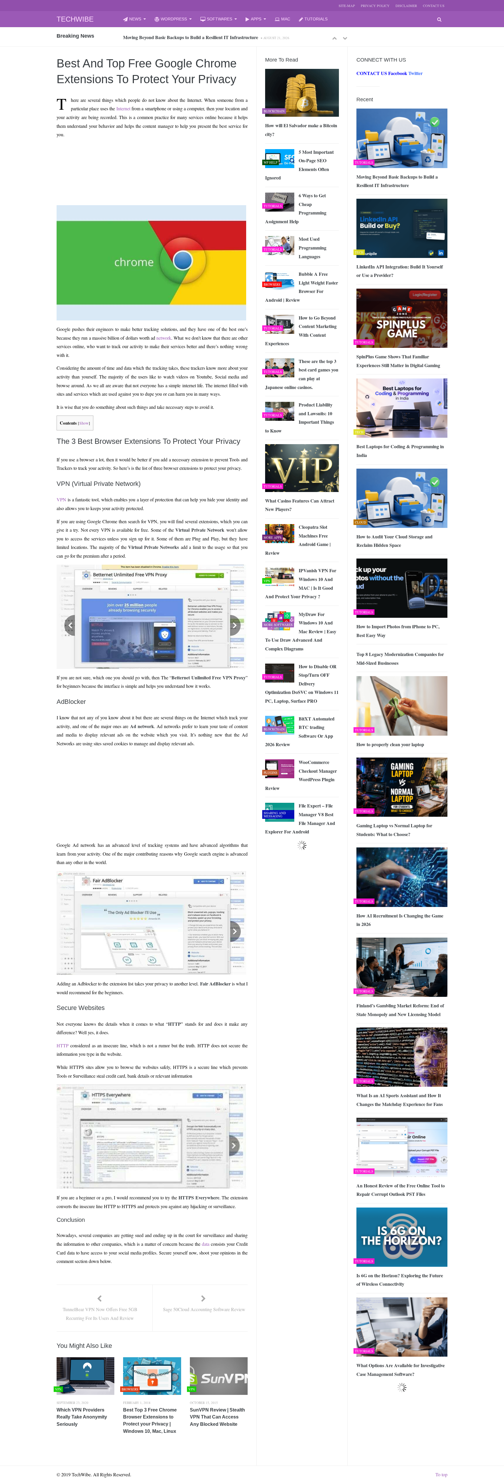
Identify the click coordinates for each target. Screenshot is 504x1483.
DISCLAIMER (406, 5)
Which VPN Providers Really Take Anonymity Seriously (82, 1417)
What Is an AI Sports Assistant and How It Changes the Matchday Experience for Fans (399, 1099)
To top (441, 1474)
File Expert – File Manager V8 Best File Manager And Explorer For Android (300, 818)
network (163, 338)
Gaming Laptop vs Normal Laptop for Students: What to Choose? (394, 830)
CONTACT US (433, 5)
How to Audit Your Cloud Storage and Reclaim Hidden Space (394, 541)
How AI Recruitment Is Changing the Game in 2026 (399, 920)
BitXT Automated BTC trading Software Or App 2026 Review (300, 731)
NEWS (135, 19)
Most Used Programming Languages (312, 247)
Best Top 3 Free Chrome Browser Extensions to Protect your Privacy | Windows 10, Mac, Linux (150, 1420)
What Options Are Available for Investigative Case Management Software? (400, 1369)
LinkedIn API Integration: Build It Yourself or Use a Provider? (185, 37)
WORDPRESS (174, 19)
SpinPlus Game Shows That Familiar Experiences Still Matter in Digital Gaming (398, 361)
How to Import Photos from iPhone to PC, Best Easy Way (398, 630)
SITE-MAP (347, 5)
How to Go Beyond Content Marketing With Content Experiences (301, 330)
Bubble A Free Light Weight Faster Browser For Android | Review (301, 287)
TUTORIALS (316, 19)
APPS (256, 19)
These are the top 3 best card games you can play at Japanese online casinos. (301, 374)
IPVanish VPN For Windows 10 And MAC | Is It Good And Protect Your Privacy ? (300, 583)
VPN (61, 499)
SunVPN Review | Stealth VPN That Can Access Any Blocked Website (217, 1417)
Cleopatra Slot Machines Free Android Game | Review (298, 540)
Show (84, 423)
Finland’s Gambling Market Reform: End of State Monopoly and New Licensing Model (400, 1010)
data (205, 1244)
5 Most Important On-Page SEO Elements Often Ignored (299, 165)
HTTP (63, 1045)
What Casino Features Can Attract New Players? (299, 505)
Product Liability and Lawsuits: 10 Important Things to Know (299, 417)
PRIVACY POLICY (375, 5)
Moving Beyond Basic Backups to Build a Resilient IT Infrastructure (397, 181)
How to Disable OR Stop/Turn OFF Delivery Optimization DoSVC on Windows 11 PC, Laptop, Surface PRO (302, 683)
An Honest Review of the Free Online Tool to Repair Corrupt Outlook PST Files (400, 1190)
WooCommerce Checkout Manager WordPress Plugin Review (301, 775)
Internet (123, 108)
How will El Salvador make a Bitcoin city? (301, 129)
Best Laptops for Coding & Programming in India (400, 450)
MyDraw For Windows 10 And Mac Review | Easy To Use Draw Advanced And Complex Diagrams (300, 631)
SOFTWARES (219, 19)
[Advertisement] (141, 156)
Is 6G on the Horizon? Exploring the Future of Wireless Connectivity (399, 1279)
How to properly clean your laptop (390, 744)
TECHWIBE (75, 19)
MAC (285, 19)
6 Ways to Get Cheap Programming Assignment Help (295, 208)
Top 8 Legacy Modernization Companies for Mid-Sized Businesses (400, 658)
